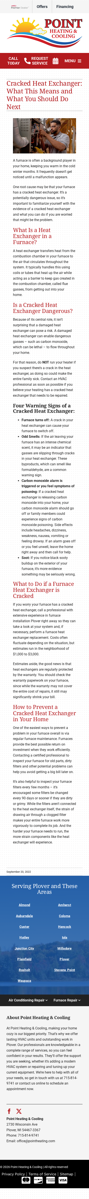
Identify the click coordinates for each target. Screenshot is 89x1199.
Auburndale (24, 916)
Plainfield (24, 959)
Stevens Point (64, 970)
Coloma (64, 916)
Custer (24, 927)
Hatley (24, 937)
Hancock (64, 927)
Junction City (24, 948)
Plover (64, 959)
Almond (24, 905)
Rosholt (24, 970)
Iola (64, 937)
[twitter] (19, 1111)
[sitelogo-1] (44, 19)
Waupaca (24, 981)
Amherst (64, 905)
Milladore (64, 948)
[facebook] (9, 1111)
